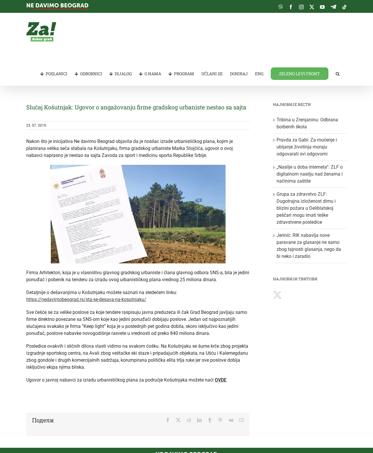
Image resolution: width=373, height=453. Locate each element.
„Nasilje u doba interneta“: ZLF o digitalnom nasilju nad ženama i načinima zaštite (310, 174)
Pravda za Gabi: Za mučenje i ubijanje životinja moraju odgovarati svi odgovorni (307, 147)
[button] (337, 73)
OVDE (220, 380)
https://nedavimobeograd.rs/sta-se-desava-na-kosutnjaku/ (86, 299)
